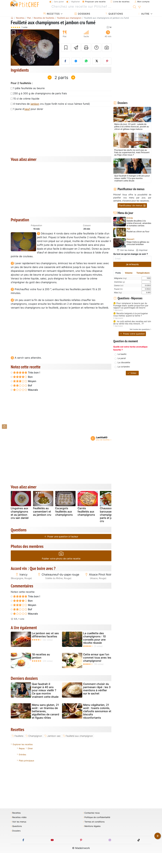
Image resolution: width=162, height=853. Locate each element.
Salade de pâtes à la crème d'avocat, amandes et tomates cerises (139, 223)
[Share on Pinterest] (107, 61)
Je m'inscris (132, 264)
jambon (35, 103)
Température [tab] (143, 273)
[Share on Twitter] (96, 61)
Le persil (122, 358)
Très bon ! (33, 372)
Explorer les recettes (23, 744)
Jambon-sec (54, 736)
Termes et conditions (94, 822)
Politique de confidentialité (97, 817)
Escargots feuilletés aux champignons (64, 511)
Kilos (118, 292)
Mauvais (32, 389)
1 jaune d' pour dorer (28, 109)
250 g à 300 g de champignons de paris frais (40, 93)
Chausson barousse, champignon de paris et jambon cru (110, 515)
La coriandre (124, 366)
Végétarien (75, 2)
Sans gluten (59, 2)
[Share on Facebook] (65, 61)
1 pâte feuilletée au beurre (29, 88)
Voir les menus (126, 250)
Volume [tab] (129, 273)
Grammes (119, 282)
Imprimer (143, 250)
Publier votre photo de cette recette (61, 558)
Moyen (31, 381)
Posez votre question (133, 333)
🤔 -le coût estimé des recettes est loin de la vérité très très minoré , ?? (132, 322)
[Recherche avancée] (139, 7)
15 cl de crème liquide (26, 98)
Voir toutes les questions (140, 329)
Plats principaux (26, 760)
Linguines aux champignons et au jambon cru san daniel (19, 513)
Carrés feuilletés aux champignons (86, 511)
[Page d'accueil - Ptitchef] (12, 18)
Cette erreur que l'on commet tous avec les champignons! (97, 657)
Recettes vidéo (19, 817)
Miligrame (120, 278)
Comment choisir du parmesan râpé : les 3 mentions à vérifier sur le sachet (97, 688)
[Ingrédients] (4, 426)
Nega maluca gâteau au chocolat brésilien (138, 243)
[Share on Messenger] (76, 61)
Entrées (22, 754)
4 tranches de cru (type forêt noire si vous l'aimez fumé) (51, 103)
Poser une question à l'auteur (62, 536)
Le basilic (122, 354)
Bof (29, 385)
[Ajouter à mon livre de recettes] (65, 47)
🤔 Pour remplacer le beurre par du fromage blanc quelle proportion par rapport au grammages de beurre (130, 305)
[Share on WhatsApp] (86, 61)
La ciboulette (124, 362)
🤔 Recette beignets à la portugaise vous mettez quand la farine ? (130, 314)
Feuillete (19, 736)
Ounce (118, 285)
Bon (30, 376)
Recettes (53, 13)
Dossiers (83, 13)
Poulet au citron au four (138, 231)
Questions (115, 13)
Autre (144, 13)
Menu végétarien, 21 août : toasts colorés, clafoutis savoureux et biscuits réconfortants (97, 711)
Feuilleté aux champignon (79, 736)
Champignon (35, 736)
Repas (22, 748)
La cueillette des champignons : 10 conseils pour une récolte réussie (94, 638)
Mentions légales (92, 826)
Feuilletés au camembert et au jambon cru (42, 511)
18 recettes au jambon (41, 656)
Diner (30, 748)
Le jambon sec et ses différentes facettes (45, 635)
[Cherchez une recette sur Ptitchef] (134, 7)
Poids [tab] (118, 273)
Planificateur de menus (131, 205)
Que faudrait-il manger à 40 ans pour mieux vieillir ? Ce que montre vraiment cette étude (45, 690)
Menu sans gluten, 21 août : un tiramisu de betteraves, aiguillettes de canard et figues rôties (45, 711)
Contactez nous (92, 813)
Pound (118, 289)
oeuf (27, 109)
